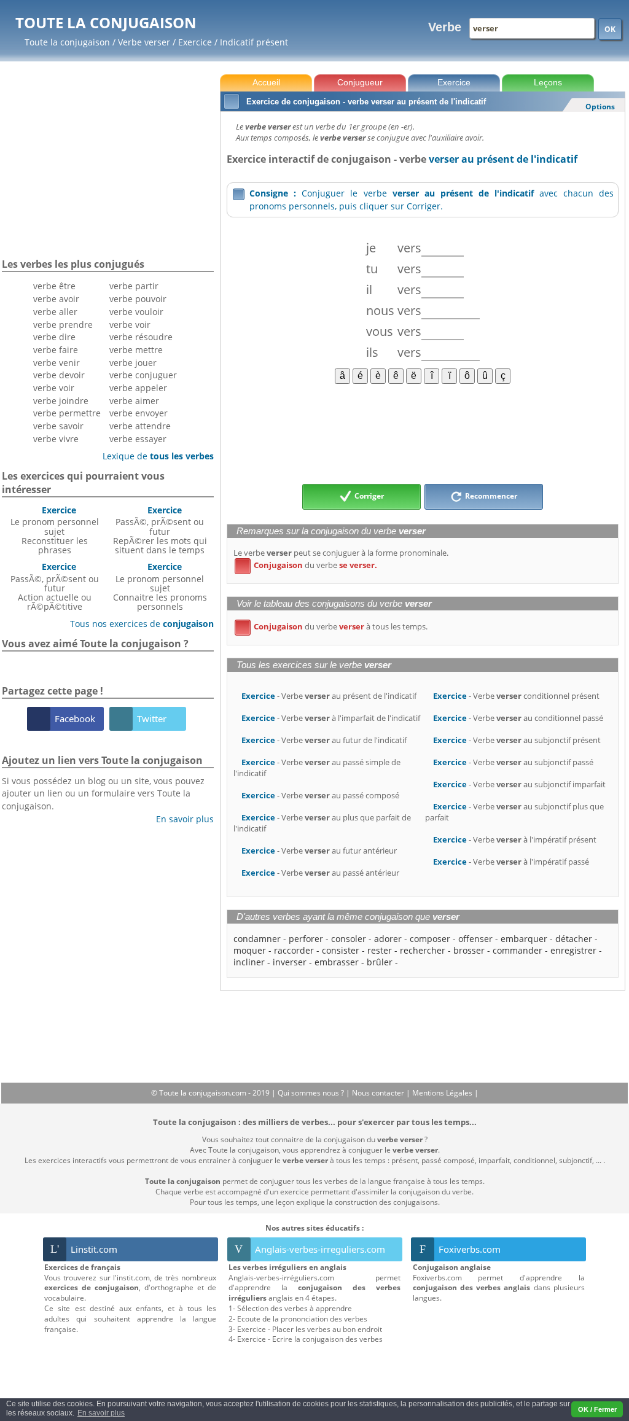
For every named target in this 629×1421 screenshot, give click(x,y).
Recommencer (490, 496)
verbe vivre (56, 439)
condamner (257, 938)
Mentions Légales (443, 1093)
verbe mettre (136, 350)
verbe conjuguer (143, 375)
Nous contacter (379, 1093)
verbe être (54, 286)
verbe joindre (60, 401)
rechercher (422, 950)
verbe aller (55, 311)
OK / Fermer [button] (597, 1409)
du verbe (308, 564)
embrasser (336, 962)
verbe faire (55, 350)
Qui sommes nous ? (312, 1093)
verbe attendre (140, 426)
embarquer (524, 938)
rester (379, 950)
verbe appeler (138, 388)
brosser (469, 950)
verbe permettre (67, 413)
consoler (348, 938)
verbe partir (133, 286)
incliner (249, 962)
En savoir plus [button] (101, 1413)
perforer (306, 938)
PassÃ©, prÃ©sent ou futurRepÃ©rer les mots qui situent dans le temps (160, 530)
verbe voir (53, 388)
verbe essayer (137, 439)
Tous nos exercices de (137, 623)
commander (517, 950)
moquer (249, 950)
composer (430, 938)
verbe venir (56, 362)
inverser (290, 962)
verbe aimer (134, 401)
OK (609, 29)
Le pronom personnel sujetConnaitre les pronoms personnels (160, 586)
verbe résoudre (141, 337)
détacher (573, 938)
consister (340, 950)
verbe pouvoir (137, 299)
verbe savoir (58, 426)
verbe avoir (56, 299)
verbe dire (54, 337)
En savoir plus (180, 819)
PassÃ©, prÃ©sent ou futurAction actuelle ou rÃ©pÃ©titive (54, 586)
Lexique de (153, 456)
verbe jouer (133, 362)
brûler (380, 962)
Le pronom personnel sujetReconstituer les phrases (54, 530)
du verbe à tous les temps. (333, 626)
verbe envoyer (138, 413)
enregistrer (573, 950)
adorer (388, 938)
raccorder (294, 950)
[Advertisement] (423, 433)
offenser (475, 938)
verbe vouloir (136, 311)
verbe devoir (59, 375)
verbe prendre (63, 324)
